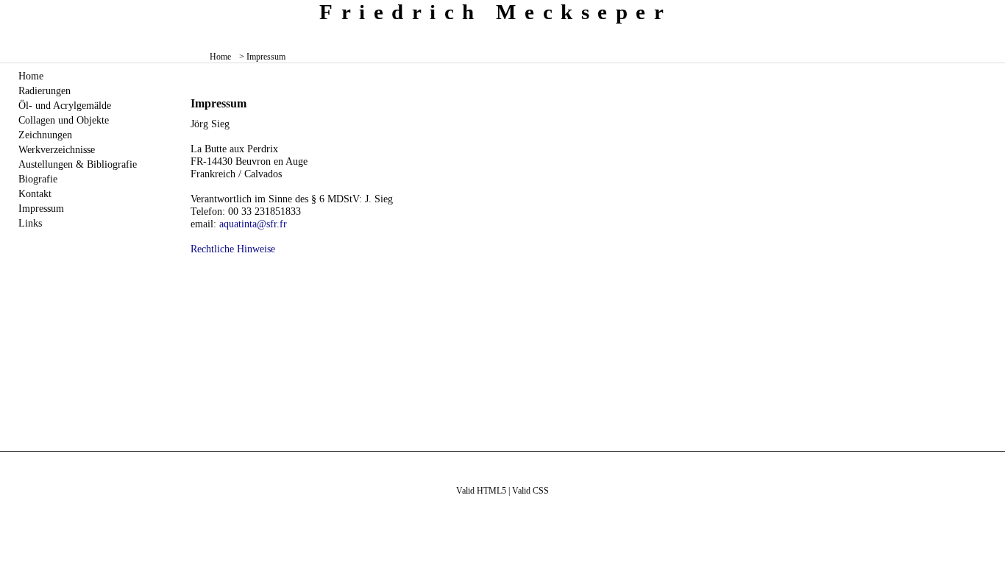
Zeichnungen (45, 135)
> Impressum (262, 56)
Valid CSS (530, 490)
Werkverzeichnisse (56, 149)
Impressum (41, 208)
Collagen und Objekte (63, 120)
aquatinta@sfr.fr (253, 224)
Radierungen (44, 90)
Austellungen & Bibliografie (77, 164)
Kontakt (35, 193)
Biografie (37, 179)
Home (220, 56)
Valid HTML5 (481, 490)
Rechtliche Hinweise (233, 249)
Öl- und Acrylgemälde (64, 105)
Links (30, 223)
